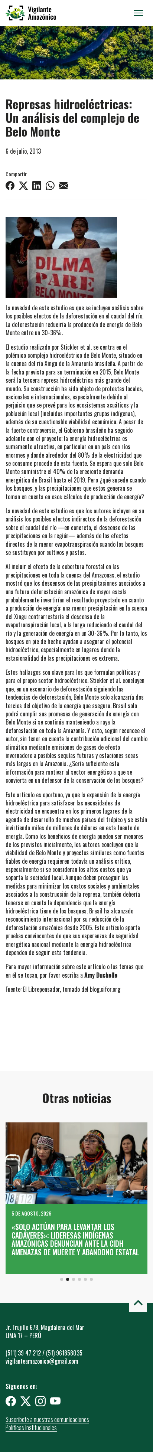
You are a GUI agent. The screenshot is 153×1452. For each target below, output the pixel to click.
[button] (61, 1279)
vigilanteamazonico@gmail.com (42, 1361)
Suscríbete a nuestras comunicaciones (47, 1419)
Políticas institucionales (31, 1427)
